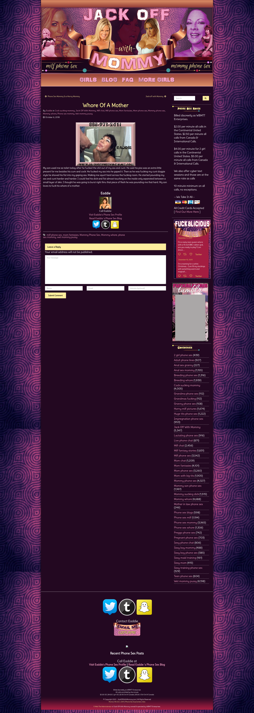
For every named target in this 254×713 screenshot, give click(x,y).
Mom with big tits (184, 475)
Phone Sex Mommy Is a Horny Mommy (64, 96)
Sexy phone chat (184, 542)
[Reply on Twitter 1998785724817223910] (180, 276)
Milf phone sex (111, 110)
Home (111, 702)
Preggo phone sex (184, 532)
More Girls (156, 79)
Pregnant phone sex (186, 537)
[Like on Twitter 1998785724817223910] (192, 276)
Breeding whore (183, 380)
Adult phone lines (184, 360)
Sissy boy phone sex (186, 552)
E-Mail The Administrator (103, 706)
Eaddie (49, 110)
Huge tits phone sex (185, 413)
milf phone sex (54, 234)
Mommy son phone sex (187, 485)
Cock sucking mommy (65, 110)
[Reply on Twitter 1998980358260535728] (180, 254)
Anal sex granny (183, 365)
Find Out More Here (187, 211)
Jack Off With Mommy (86, 110)
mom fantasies (71, 234)
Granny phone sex (185, 403)
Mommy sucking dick (186, 494)
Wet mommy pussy (84, 113)
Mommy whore (49, 113)
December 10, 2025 (185, 260)
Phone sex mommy (65, 113)
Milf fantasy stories (185, 450)
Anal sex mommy (184, 370)
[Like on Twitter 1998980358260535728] (192, 254)
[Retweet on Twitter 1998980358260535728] (186, 254)
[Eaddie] (105, 202)
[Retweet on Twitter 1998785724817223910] (186, 276)
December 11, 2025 (185, 238)
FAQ (128, 79)
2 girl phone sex (183, 355)
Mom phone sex (140, 110)
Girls (88, 79)
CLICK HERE (127, 633)
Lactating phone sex (186, 435)
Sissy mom (180, 562)
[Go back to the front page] (127, 40)
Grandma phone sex (186, 393)
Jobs (143, 702)
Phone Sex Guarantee (133, 702)
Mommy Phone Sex (90, 234)
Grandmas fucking (185, 398)
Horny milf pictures (185, 408)
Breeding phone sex (186, 375)
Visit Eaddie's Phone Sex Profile (105, 214)
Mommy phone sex (156, 110)
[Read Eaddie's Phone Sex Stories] (127, 645)
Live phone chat (183, 440)
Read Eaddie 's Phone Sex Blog (105, 218)
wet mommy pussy (67, 237)
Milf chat (101, 110)
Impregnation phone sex (188, 418)
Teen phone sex (183, 576)
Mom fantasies (125, 110)
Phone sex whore (184, 527)
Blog (109, 79)
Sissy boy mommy (185, 547)
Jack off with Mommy (154, 96)
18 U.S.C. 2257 (119, 702)
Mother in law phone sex (188, 504)
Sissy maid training (185, 557)
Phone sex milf (182, 517)
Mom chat (180, 460)
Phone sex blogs (183, 512)
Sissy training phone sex (188, 567)
